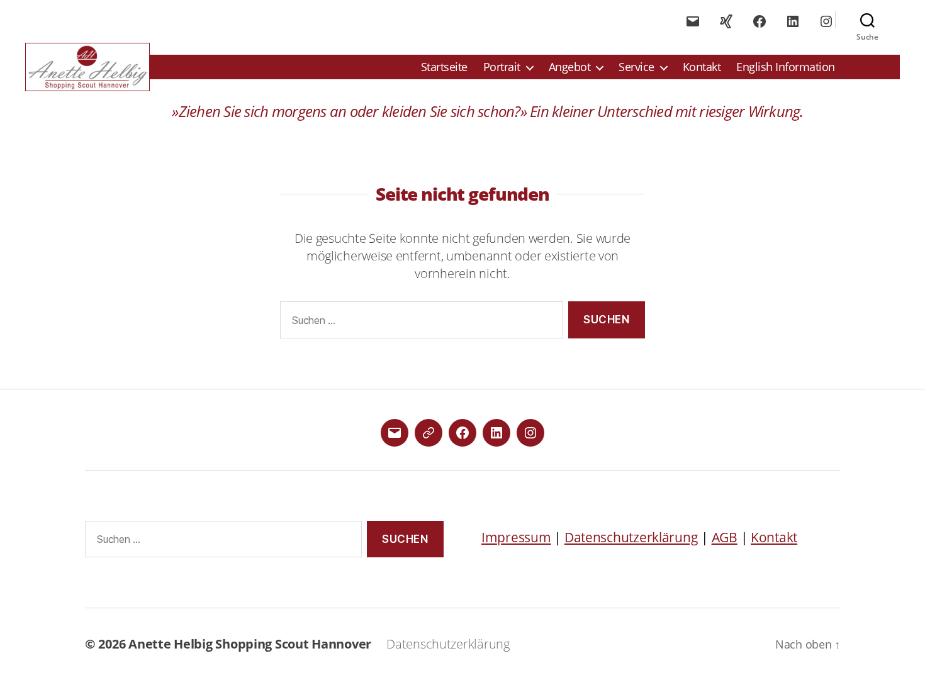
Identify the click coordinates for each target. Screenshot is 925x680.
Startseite (444, 67)
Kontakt (702, 67)
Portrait (501, 67)
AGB (724, 537)
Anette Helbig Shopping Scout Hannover (249, 643)
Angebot (570, 67)
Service (636, 67)
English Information (785, 67)
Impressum (516, 537)
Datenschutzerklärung (631, 537)
